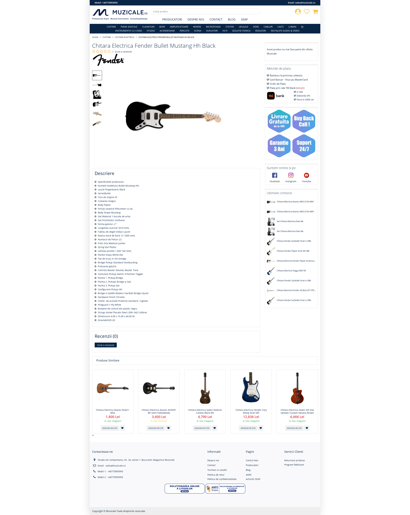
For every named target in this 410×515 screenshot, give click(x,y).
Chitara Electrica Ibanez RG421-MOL (113, 411)
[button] (185, 488)
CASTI (281, 26)
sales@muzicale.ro (305, 2)
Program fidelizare (294, 464)
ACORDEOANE (167, 30)
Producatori (172, 19)
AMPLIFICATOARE (179, 26)
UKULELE (243, 26)
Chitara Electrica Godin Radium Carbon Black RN (205, 411)
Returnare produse (294, 460)
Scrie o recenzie (123, 51)
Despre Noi (196, 19)
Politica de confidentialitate (222, 479)
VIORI (256, 26)
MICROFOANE (213, 26)
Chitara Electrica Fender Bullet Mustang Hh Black (166, 37)
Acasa (95, 37)
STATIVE (230, 26)
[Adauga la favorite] (122, 428)
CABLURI (268, 26)
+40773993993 (110, 2)
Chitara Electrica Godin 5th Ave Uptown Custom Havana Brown (297, 411)
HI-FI (225, 30)
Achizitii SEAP (253, 479)
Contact (215, 19)
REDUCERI (260, 30)
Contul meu (252, 460)
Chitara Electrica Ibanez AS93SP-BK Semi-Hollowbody (159, 411)
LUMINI (292, 26)
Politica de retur (216, 474)
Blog (232, 19)
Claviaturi (148, 26)
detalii (300, 87)
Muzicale (111, 511)
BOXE (162, 26)
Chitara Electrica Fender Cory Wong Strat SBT (251, 411)
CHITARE (111, 26)
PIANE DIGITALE (129, 26)
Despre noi (213, 460)
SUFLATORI (212, 30)
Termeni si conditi (217, 469)
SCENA (197, 30)
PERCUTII (184, 30)
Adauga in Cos (109, 428)
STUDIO (151, 30)
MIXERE (197, 26)
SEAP (244, 19)
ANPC (249, 474)
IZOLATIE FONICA (241, 30)
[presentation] (92, 435)
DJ (302, 26)
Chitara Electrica (124, 37)
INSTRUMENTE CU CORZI (128, 30)
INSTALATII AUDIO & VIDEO (285, 30)
